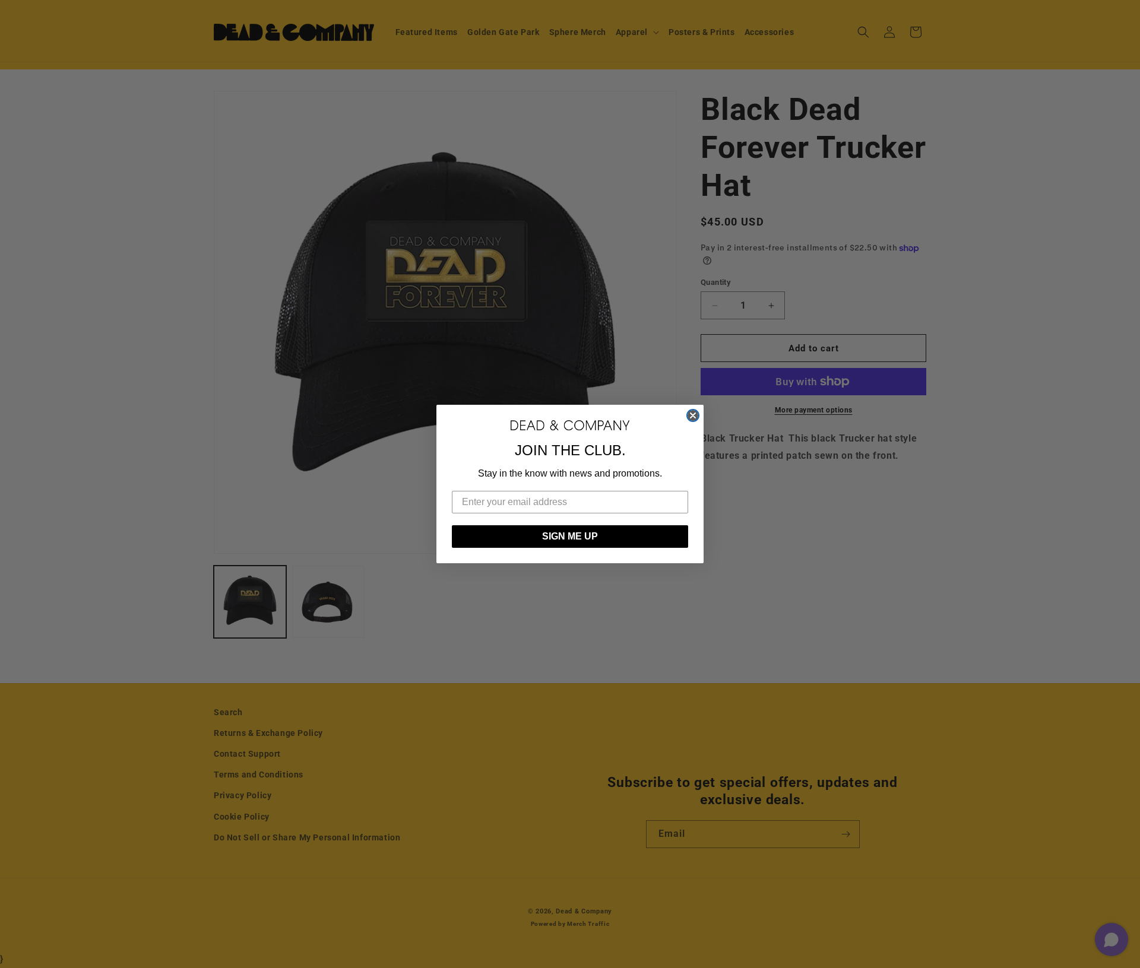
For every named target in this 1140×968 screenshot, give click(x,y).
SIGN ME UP (570, 536)
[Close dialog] (693, 415)
